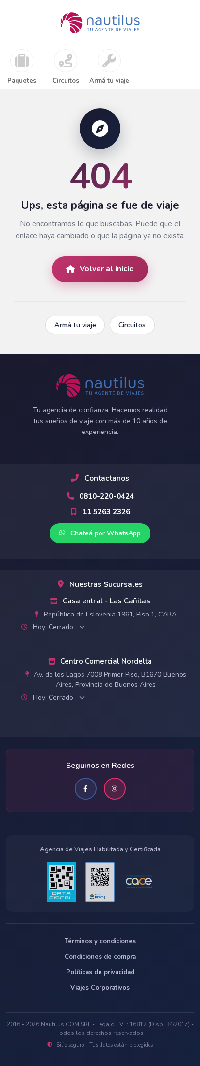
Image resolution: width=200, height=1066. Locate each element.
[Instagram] (115, 789)
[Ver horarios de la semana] (82, 626)
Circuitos (65, 81)
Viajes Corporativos (100, 987)
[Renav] (100, 882)
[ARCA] (61, 882)
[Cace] (138, 882)
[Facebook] (86, 789)
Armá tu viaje (109, 81)
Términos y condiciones (100, 941)
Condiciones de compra (100, 956)
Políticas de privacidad (100, 972)
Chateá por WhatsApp (104, 533)
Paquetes (21, 81)
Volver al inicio (107, 269)
